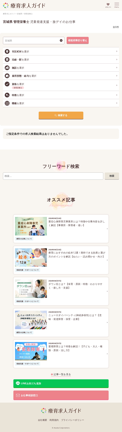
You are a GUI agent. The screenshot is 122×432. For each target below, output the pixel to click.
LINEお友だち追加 (31, 383)
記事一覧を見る (62, 374)
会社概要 (42, 419)
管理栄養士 (28, 14)
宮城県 (19, 14)
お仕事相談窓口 (29, 395)
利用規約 (54, 419)
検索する (62, 115)
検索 (112, 175)
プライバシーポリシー (72, 419)
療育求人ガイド (9, 14)
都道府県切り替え (77, 40)
